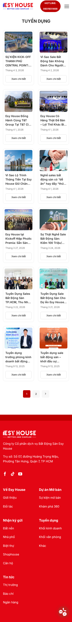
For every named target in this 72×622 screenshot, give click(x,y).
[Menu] (66, 6)
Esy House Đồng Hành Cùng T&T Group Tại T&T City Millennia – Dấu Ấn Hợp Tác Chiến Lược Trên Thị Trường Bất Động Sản (18, 120)
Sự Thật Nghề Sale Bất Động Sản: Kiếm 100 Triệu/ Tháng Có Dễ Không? (53, 239)
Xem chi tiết (18, 78)
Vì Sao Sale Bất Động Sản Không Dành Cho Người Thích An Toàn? (52, 61)
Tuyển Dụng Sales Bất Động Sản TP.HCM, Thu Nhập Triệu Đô (18, 298)
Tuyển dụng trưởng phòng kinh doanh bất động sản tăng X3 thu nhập (18, 357)
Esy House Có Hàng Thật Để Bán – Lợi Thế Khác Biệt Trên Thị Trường (53, 120)
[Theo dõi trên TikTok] (13, 474)
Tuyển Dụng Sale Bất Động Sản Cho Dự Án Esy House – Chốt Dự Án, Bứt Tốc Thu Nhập (53, 298)
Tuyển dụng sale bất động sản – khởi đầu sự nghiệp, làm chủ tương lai (51, 357)
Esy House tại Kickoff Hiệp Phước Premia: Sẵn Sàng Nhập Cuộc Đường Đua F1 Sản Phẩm (18, 239)
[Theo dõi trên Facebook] (5, 474)
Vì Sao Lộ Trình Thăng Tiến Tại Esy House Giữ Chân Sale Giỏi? (18, 179)
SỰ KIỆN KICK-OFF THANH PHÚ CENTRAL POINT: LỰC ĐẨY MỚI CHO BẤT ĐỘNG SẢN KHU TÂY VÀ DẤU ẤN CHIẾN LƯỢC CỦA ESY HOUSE (18, 61)
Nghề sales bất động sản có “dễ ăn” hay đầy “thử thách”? (52, 179)
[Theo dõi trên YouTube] (20, 474)
